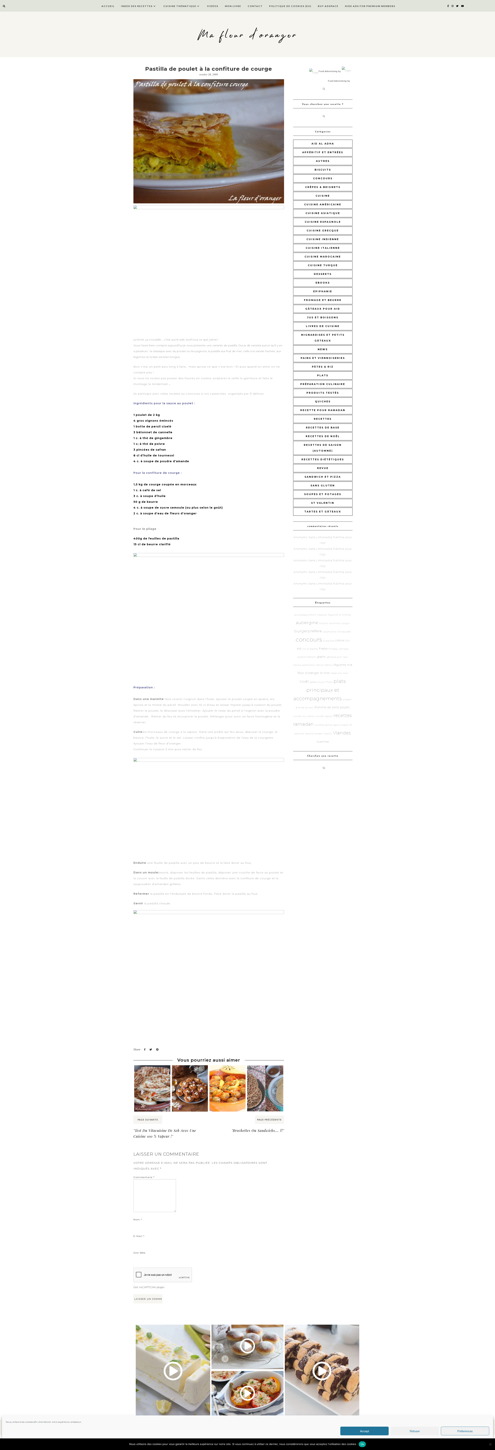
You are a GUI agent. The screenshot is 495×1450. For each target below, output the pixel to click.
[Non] (490, 1444)
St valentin (322, 502)
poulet (345, 707)
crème (340, 640)
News (323, 349)
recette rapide (324, 716)
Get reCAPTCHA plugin (149, 1287)
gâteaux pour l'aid (337, 657)
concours (323, 178)
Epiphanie (322, 291)
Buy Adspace (328, 6)
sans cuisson (341, 725)
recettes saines (324, 725)
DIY (348, 641)
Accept (364, 1431)
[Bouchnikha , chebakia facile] (190, 1072)
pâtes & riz (323, 366)
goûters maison (307, 657)
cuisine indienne (322, 239)
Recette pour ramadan (322, 410)
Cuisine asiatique (323, 213)
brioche (323, 623)
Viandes (342, 733)
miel (345, 673)
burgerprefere (308, 631)
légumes (340, 665)
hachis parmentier (304, 665)
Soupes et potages (322, 494)
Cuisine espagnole (323, 221)
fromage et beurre (322, 300)
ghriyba (343, 649)
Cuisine (323, 195)
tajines (309, 733)
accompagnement (305, 615)
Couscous (328, 641)
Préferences (465, 1431)
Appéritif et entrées (322, 152)
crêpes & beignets (323, 187)
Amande (322, 615)
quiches (323, 401)
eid (299, 648)
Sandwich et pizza (323, 476)
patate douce (317, 682)
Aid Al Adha (323, 143)
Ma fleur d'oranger (248, 35)
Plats (322, 375)
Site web (139, 1252)
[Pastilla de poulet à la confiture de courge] (208, 141)
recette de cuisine (304, 716)
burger (346, 623)
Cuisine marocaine (323, 256)
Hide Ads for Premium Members (370, 6)
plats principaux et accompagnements (320, 689)
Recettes (323, 418)
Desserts (323, 274)
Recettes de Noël (323, 436)
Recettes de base (323, 427)
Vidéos (212, 6)
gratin (321, 656)
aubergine (307, 622)
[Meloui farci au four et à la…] (152, 1072)
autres (323, 161)
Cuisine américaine (322, 204)
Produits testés (322, 392)
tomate (318, 733)
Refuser (415, 1431)
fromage (333, 649)
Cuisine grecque (323, 230)
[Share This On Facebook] (145, 1049)
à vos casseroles (213, 393)
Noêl (304, 681)
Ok (362, 1444)
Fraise (323, 648)
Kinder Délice (325, 665)
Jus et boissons (322, 317)
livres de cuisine (323, 326)
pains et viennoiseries (323, 358)
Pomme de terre (326, 707)
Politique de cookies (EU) (290, 6)
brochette (335, 623)
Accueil (108, 6)
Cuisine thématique (179, 6)
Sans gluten (323, 485)
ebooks (323, 282)
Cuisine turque (323, 265)
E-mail (138, 1236)
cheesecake (344, 631)
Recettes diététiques (322, 459)
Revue (323, 468)
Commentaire (144, 1177)
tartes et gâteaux (322, 511)
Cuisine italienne (323, 247)
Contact (255, 6)
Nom (137, 1219)
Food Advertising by (330, 71)
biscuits (323, 169)
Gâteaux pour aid (322, 308)
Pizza (329, 682)
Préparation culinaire (322, 384)
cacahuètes (329, 631)
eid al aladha (310, 649)
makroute (336, 673)
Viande (328, 733)
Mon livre (233, 6)
